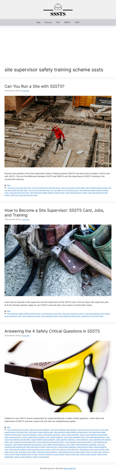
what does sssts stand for (47, 452)
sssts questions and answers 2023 (78, 442)
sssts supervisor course (31, 316)
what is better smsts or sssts (26, 454)
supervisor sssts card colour (92, 316)
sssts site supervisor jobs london (97, 314)
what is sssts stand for (23, 457)
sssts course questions (70, 435)
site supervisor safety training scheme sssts (24, 314)
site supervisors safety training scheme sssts (47, 193)
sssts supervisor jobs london (70, 316)
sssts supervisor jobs (49, 316)
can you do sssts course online (73, 188)
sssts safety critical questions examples (81, 444)
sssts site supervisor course (76, 193)
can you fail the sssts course (97, 188)
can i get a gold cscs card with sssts (46, 188)
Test (58, 22)
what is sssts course (88, 454)
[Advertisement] (58, 50)
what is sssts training (41, 457)
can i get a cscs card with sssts (19, 188)
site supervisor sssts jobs (19, 193)
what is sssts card (72, 454)
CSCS (77, 22)
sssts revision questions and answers (27, 444)
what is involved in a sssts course (51, 454)
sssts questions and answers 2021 (23, 442)
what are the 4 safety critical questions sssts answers (30, 449)
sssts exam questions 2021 (74, 437)
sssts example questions (95, 437)
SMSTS (67, 22)
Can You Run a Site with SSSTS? (34, 86)
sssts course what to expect (34, 437)
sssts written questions (67, 447)
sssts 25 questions (29, 435)
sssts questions (82, 439)
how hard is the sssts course (88, 430)
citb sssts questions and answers (63, 430)
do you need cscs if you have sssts (64, 190)
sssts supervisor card (13, 316)
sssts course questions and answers (94, 435)
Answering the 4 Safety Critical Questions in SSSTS (52, 331)
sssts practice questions (65, 439)
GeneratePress (70, 468)
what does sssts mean (27, 452)
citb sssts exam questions (40, 430)
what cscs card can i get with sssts (24, 195)
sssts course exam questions (49, 435)
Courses (48, 22)
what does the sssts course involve (71, 452)
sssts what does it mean (35, 447)
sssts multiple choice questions (43, 439)
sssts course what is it (13, 437)
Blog (38, 22)
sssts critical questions (54, 437)
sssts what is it (51, 447)
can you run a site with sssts (39, 190)
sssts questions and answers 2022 (50, 442)
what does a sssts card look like (92, 449)
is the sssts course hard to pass (40, 432)
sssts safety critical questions (53, 444)
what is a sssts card (93, 452)
